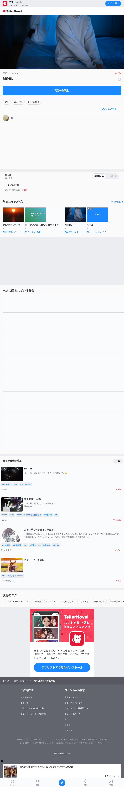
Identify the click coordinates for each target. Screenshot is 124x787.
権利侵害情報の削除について (42, 743)
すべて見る (116, 202)
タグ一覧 (24, 703)
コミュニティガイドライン (57, 739)
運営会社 (101, 743)
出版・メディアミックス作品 (33, 714)
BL (66, 719)
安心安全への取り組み (77, 739)
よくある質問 (24, 743)
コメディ (68, 730)
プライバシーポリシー (87, 743)
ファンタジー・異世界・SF (76, 708)
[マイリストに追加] (119, 79)
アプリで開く (113, 3)
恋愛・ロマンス (71, 697)
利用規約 (19, 739)
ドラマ (67, 725)
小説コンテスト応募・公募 (32, 708)
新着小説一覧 (26, 697)
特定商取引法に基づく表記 (98, 739)
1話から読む (62, 90)
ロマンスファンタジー (74, 703)
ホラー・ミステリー (73, 714)
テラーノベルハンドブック (35, 739)
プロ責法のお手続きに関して (66, 743)
